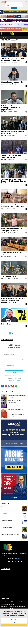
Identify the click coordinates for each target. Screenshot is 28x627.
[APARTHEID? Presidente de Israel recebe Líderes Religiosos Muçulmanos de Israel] (14, 290)
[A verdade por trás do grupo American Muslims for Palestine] (14, 196)
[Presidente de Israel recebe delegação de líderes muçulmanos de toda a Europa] (14, 170)
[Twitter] (9, 386)
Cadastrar (14, 8)
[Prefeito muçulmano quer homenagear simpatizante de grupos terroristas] (14, 97)
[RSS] (15, 561)
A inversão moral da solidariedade (15, 409)
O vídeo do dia (6, 324)
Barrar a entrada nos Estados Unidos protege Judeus (11, 230)
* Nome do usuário (9, 354)
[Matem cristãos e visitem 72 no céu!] (14, 244)
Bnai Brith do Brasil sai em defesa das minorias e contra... (13, 132)
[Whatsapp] (16, 386)
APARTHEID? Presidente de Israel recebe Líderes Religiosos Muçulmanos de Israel (13, 300)
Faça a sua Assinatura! (14, 380)
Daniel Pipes (3, 232)
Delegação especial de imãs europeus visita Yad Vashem (11, 156)
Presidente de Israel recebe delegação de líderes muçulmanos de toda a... (13, 181)
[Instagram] (6, 386)
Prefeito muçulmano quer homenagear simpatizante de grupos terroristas (11, 108)
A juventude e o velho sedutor (7, 604)
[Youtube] (12, 386)
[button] (14, 5)
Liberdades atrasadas (9, 276)
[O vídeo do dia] (14, 315)
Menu (4, 37)
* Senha (6, 360)
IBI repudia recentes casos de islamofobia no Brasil (12, 83)
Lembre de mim (10, 365)
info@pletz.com (16, 558)
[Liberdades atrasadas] (14, 268)
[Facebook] (2, 386)
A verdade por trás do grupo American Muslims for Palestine (12, 206)
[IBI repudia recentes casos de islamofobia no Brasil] (14, 73)
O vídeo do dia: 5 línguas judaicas (16, 405)
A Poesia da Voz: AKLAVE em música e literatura (12, 601)
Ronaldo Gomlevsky (5, 256)
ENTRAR (14, 372)
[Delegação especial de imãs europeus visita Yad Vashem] (14, 147)
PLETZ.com (3, 62)
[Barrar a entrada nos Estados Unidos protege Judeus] (14, 220)
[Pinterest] (12, 561)
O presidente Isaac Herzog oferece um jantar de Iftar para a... (14, 59)
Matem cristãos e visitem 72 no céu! (12, 253)
